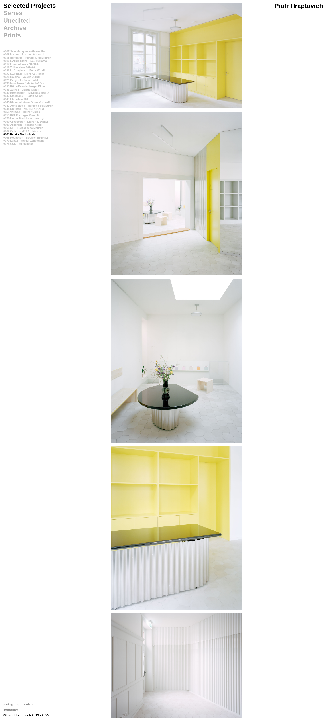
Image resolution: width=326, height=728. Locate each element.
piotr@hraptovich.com (20, 704)
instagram (10, 709)
